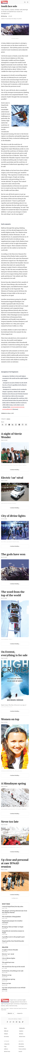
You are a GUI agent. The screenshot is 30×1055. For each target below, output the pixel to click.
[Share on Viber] (22, 424)
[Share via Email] (26, 424)
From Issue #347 (14, 18)
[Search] (25, 2)
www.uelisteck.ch (7, 409)
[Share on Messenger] (9, 424)
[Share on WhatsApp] (16, 424)
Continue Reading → (15, 469)
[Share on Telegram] (19, 424)
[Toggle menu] (27, 2)
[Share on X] (2, 424)
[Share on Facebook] (5, 424)
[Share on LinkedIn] (12, 424)
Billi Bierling (4, 16)
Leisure (10, 16)
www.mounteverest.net (17, 407)
